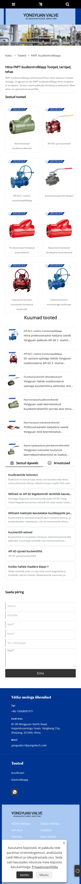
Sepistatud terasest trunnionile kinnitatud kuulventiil (22, 304)
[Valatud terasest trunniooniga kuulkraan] (59, 278)
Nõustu (44, 875)
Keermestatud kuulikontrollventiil (41, 399)
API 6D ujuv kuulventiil (59, 143)
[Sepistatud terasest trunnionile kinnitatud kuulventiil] (21, 278)
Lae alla (17, 830)
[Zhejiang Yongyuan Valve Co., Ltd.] (40, 16)
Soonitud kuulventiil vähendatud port (43, 376)
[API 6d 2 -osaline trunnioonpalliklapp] (21, 174)
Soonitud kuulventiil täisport (59, 195)
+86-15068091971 (22, 711)
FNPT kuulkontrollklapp (46, 55)
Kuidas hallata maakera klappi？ (28, 566)
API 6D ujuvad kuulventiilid (25, 551)
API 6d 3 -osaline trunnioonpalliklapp (43, 353)
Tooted (22, 55)
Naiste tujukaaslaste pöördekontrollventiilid (46, 445)
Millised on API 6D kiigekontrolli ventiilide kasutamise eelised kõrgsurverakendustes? (40, 494)
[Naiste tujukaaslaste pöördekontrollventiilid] (13, 449)
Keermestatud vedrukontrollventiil (41, 422)
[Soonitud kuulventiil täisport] (59, 174)
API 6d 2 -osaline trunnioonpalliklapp (43, 331)
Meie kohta (48, 837)
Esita (40, 673)
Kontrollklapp (19, 779)
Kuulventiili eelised (20, 532)
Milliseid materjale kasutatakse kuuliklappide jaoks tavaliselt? (40, 513)
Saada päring (49, 823)
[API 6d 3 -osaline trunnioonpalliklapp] (13, 357)
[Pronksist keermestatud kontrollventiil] (21, 226)
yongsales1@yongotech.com (29, 745)
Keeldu (24, 875)
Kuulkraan (17, 773)
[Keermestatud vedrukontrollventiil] (13, 426)
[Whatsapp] (14, 792)
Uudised (46, 830)
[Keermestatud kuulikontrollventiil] (21, 122)
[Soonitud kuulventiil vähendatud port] (13, 380)
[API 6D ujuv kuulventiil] (59, 122)
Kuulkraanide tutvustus (23, 475)
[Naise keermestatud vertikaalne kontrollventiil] (59, 226)
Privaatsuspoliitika (45, 867)
